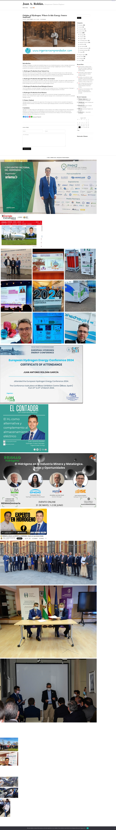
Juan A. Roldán (30, 19)
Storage (81, 52)
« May (78, 130)
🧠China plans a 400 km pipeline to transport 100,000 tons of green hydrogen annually (85, 74)
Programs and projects (83, 48)
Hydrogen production (83, 42)
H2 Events (80, 27)
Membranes (81, 44)
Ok (87, 828)
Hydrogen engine (81, 54)
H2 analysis (80, 25)
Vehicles (79, 60)
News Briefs (80, 56)
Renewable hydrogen (83, 50)
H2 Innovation (81, 29)
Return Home (25, 7)
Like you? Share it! (37, 117)
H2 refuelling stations (83, 40)
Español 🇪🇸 (32, 7)
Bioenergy (81, 34)
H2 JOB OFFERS (81, 31)
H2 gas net (81, 38)
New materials (82, 46)
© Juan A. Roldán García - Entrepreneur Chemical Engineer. (58, 157)
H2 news (80, 32)
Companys (81, 36)
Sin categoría (80, 58)
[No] (114, 828)
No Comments (43, 19)
